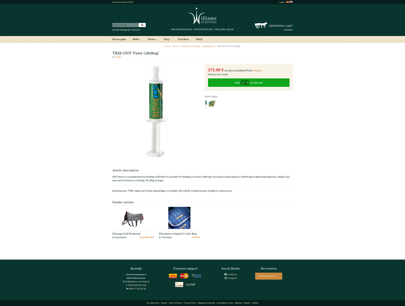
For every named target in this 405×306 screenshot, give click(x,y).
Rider (136, 39)
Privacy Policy (190, 303)
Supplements (209, 46)
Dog (166, 39)
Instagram (232, 278)
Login (281, 2)
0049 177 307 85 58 (137, 288)
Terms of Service (175, 303)
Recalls (247, 303)
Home (168, 46)
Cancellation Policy (225, 303)
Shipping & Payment (206, 303)
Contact (254, 303)
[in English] (291, 2)
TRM (118, 57)
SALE (199, 39)
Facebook (232, 274)
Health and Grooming (190, 46)
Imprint (164, 303)
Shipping (257, 70)
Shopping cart (281, 26)
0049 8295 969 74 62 (137, 285)
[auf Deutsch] (287, 2)
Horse (151, 39)
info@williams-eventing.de (137, 281)
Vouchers (183, 39)
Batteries (238, 303)
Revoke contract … (268, 276)
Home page (119, 39)
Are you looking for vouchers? (126, 29)
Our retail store (153, 303)
